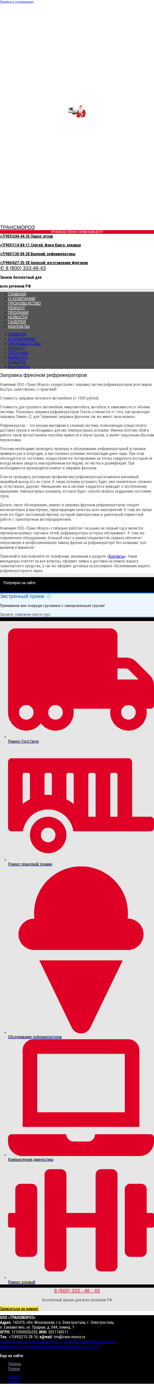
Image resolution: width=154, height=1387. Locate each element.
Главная (17, 294)
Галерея (17, 321)
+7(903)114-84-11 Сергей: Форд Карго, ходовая (40, 245)
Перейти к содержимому (17, 1)
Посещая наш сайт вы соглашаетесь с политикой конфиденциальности (58, 1341)
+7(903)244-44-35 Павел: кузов (26, 236)
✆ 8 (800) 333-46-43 (23, 268)
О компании (21, 298)
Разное (14, 1368)
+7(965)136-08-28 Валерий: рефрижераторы (37, 253)
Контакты (19, 326)
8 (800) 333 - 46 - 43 (77, 1290)
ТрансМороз (17, 227)
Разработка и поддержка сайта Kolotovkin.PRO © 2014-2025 (49, 1346)
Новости (17, 317)
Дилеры (14, 1363)
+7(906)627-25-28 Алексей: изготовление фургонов (44, 262)
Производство (24, 303)
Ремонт (16, 308)
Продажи (18, 312)
